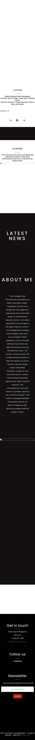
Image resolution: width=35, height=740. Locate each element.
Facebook (18, 661)
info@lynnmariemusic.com (17, 642)
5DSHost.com (25, 735)
